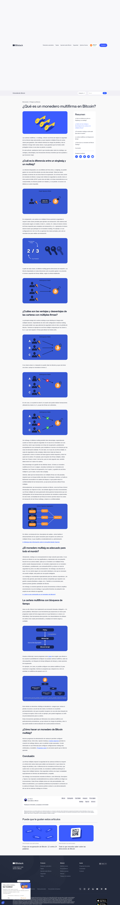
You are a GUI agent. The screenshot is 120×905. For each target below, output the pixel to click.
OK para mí (23, 898)
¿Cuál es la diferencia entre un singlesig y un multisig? (82, 119)
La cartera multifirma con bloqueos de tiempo (84, 138)
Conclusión (78, 148)
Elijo (9, 898)
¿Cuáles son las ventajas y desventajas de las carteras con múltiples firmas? (83, 125)
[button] (3, 902)
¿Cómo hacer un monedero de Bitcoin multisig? (84, 143)
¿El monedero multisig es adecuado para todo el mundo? (84, 132)
